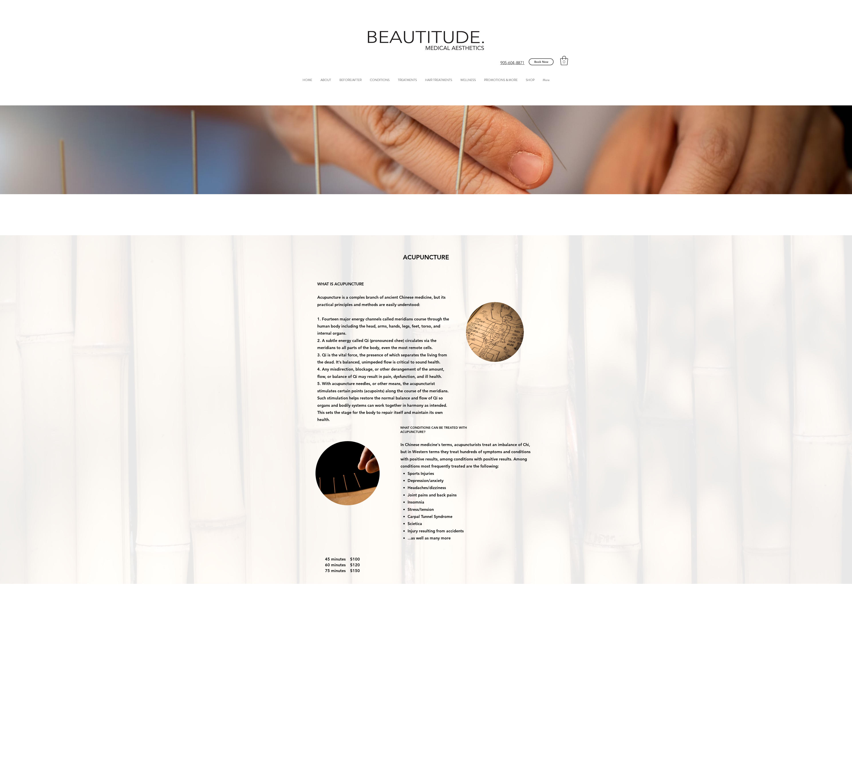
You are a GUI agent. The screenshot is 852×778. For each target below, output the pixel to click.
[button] (564, 60)
